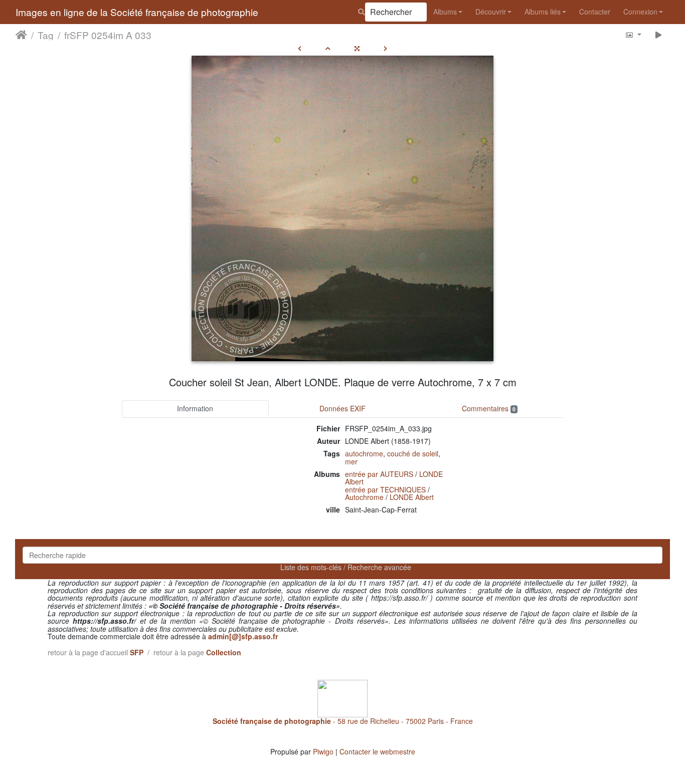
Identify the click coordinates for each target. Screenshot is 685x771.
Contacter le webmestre (377, 751)
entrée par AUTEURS (379, 474)
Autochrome (364, 497)
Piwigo (323, 751)
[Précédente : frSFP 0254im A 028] (299, 48)
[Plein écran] (357, 48)
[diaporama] (658, 34)
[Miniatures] (327, 48)
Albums (445, 12)
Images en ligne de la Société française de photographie (137, 12)
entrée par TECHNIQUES (385, 489)
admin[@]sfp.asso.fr (243, 636)
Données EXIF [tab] (342, 408)
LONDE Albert (412, 497)
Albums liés (543, 12)
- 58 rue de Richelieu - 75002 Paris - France (343, 721)
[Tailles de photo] (633, 34)
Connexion (640, 12)
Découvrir (490, 12)
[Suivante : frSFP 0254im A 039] (385, 48)
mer (351, 461)
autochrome (364, 453)
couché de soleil (412, 453)
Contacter (594, 12)
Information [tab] (195, 408)
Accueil (21, 34)
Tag (46, 34)
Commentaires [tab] (489, 408)
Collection (223, 652)
